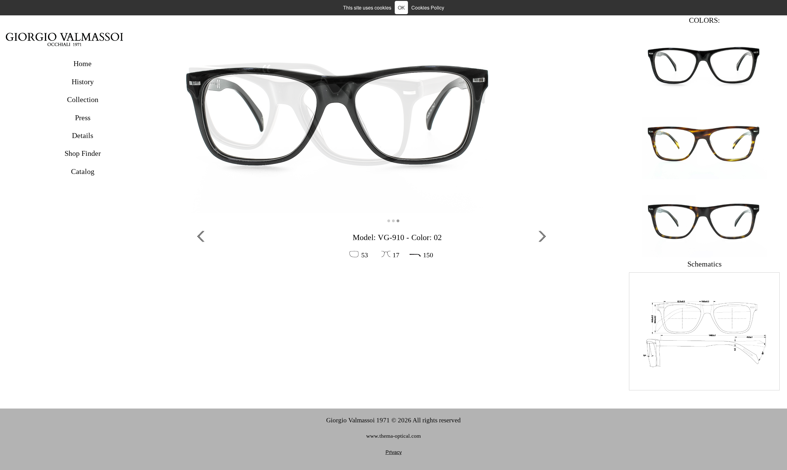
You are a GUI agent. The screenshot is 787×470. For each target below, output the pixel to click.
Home (82, 64)
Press (82, 118)
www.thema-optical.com (393, 436)
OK (401, 7)
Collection (82, 100)
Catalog (82, 172)
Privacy (394, 452)
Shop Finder (83, 153)
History (83, 82)
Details (82, 136)
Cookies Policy (427, 7)
